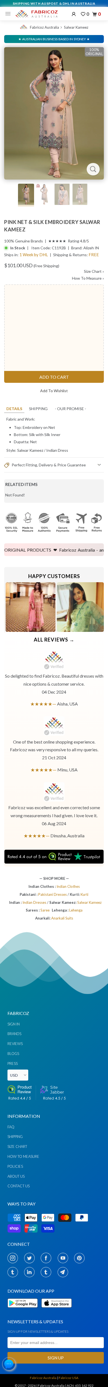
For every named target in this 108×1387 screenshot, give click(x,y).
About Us (16, 1176)
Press (12, 1063)
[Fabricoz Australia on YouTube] (64, 1258)
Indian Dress (57, 450)
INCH (59, 457)
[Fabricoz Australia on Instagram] (14, 1258)
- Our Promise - (70, 408)
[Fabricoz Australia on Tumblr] (14, 1272)
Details (14, 408)
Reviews (15, 1043)
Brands (14, 1033)
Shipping (38, 408)
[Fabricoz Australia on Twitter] (31, 1258)
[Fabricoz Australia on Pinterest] (81, 1258)
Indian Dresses (34, 902)
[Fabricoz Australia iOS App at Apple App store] (56, 1311)
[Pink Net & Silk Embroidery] (54, 113)
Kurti (84, 894)
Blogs (13, 1053)
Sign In (13, 1024)
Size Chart (94, 271)
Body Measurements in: (45, 457)
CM (73, 457)
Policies (15, 1166)
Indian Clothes (68, 886)
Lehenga (76, 910)
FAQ (10, 1127)
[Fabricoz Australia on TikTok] (47, 1272)
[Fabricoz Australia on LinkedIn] (31, 1272)
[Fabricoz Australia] (36, 13)
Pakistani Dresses (53, 894)
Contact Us (18, 1186)
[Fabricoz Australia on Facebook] (47, 1258)
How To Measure (88, 278)
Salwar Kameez (76, 27)
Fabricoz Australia (44, 27)
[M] (9, 14)
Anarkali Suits (62, 918)
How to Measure (23, 1156)
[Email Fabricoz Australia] (64, 1272)
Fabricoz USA (68, 1378)
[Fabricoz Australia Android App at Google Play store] (24, 1311)
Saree (45, 910)
